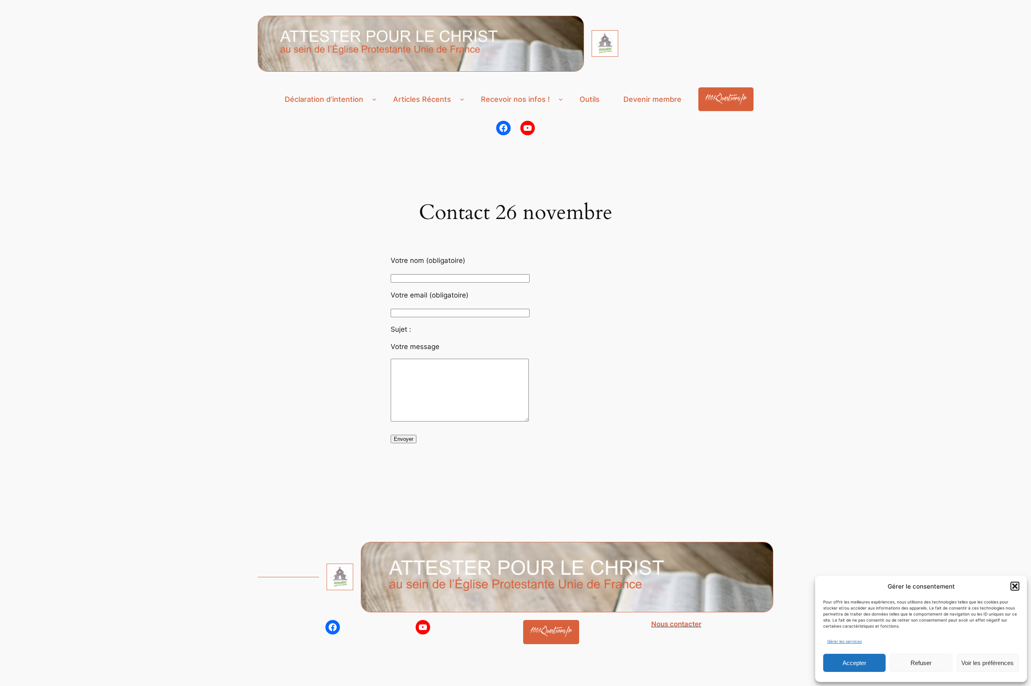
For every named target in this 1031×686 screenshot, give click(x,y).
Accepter (854, 662)
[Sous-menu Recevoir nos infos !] (561, 99)
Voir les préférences (987, 662)
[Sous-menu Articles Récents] (462, 99)
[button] (1015, 586)
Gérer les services (844, 641)
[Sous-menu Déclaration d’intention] (374, 99)
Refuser (921, 662)
